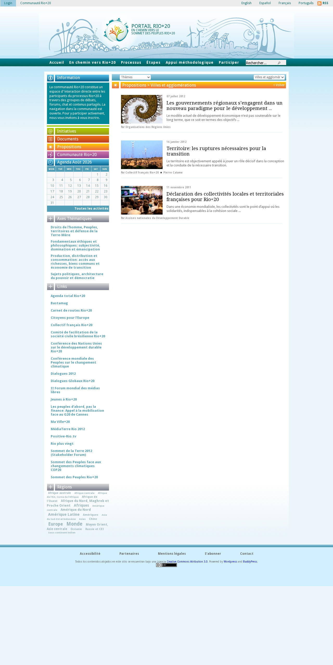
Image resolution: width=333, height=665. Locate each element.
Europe (55, 524)
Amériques (90, 514)
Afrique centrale (84, 493)
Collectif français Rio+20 (142, 172)
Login (8, 3)
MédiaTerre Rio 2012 (68, 429)
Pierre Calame (173, 172)
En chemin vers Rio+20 (92, 62)
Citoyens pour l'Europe (70, 318)
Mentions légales (172, 554)
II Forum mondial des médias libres (75, 390)
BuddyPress (250, 561)
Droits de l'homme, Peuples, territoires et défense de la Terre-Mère (74, 231)
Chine (93, 518)
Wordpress (230, 561)
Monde (74, 524)
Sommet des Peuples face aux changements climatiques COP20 (76, 466)
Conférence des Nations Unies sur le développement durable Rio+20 (76, 347)
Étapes (153, 62)
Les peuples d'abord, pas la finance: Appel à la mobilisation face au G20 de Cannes (77, 410)
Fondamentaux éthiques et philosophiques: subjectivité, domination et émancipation (75, 245)
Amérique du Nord (76, 510)
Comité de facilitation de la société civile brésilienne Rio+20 (78, 334)
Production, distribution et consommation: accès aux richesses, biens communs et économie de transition (75, 261)
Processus (131, 62)
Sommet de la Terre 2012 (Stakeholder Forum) (71, 453)
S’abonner (213, 554)
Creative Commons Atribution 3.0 (187, 561)
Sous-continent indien (61, 532)
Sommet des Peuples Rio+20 (74, 477)
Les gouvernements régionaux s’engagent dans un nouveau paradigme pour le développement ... (224, 105)
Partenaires (129, 554)
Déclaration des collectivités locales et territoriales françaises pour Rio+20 (225, 196)
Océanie (76, 529)
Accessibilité (90, 554)
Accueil (56, 62)
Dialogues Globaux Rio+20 (72, 381)
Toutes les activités (91, 208)
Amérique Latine (64, 514)
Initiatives (66, 131)
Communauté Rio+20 (77, 154)
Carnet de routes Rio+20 (71, 310)
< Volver (279, 85)
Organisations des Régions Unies (148, 127)
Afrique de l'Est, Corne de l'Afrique (77, 495)
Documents (67, 139)
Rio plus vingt (62, 444)
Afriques (81, 505)
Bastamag (59, 303)
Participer (229, 62)
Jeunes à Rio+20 (64, 399)
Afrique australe (59, 492)
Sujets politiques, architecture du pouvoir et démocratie (77, 276)
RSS (325, 3)
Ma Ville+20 (60, 422)
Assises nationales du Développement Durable (157, 218)
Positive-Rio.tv (63, 436)
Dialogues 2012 (63, 374)
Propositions (69, 146)
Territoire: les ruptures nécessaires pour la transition (216, 151)
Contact (246, 554)
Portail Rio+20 (150, 26)
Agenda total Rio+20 (68, 296)
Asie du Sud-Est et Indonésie (77, 516)
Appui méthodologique (190, 62)
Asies (82, 519)
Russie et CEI (94, 529)
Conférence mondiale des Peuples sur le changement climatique (73, 362)
